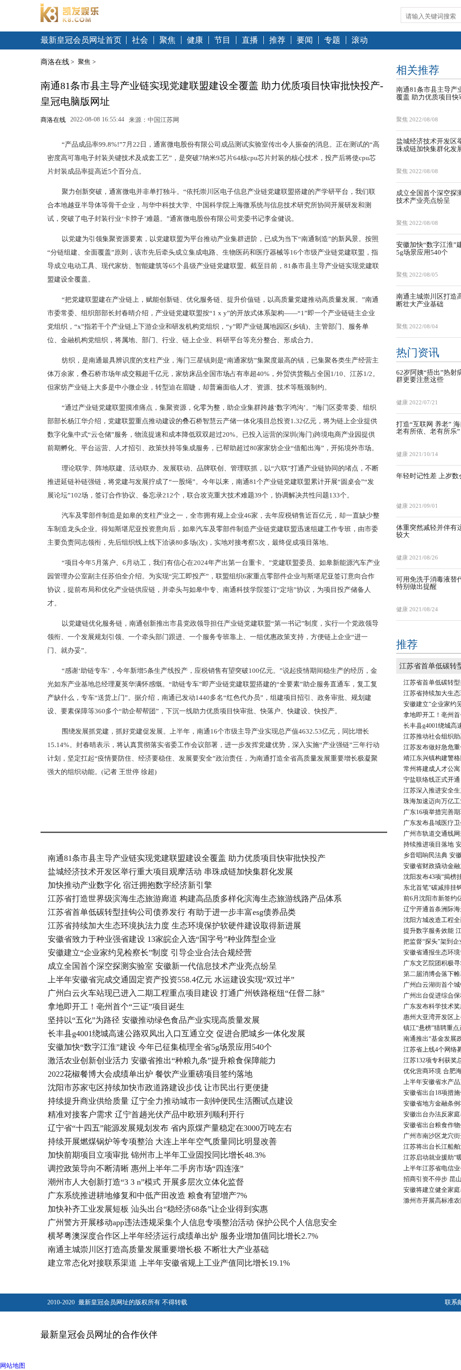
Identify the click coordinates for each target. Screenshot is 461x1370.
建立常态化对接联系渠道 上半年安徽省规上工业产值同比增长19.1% (169, 1262)
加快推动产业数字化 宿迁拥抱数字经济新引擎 (130, 885)
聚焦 (167, 40)
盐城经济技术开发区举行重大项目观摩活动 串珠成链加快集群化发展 (170, 871)
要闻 (305, 40)
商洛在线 (55, 62)
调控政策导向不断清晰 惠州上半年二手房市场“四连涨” (146, 1168)
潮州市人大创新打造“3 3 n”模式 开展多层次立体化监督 (146, 1181)
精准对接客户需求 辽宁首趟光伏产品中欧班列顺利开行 (146, 1114)
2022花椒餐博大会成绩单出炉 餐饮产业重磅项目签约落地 (150, 1074)
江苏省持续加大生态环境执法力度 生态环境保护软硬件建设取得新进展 (174, 925)
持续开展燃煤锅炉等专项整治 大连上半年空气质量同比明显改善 (162, 1141)
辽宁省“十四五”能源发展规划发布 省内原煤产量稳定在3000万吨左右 (170, 1128)
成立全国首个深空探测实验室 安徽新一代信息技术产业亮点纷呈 (162, 966)
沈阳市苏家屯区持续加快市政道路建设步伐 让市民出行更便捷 (158, 1087)
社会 (140, 40)
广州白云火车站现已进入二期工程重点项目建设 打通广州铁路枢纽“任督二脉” (186, 993)
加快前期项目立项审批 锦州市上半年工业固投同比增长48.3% (157, 1155)
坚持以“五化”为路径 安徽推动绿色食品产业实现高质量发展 (154, 1020)
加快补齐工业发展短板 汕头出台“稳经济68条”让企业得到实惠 (158, 1208)
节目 (222, 40)
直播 (250, 40)
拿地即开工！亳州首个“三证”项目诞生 (116, 1006)
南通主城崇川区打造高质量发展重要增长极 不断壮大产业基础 (158, 1249)
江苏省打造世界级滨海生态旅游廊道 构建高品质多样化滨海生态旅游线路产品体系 (195, 898)
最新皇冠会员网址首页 (81, 40)
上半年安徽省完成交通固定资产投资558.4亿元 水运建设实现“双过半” (171, 979)
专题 (332, 40)
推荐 (277, 40)
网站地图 (12, 1365)
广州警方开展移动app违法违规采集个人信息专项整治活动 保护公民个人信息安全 (192, 1222)
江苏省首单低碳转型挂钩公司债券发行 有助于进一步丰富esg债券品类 (172, 912)
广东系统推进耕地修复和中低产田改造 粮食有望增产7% (147, 1195)
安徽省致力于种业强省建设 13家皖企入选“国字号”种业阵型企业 (162, 939)
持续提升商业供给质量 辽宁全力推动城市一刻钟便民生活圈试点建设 (170, 1101)
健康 (195, 40)
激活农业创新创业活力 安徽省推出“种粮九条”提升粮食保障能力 (162, 1060)
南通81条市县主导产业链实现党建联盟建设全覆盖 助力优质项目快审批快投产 (186, 858)
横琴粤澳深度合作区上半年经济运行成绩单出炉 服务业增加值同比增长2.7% (183, 1235)
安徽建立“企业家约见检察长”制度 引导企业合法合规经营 (150, 952)
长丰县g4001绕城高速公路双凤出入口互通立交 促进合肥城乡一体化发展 (176, 1033)
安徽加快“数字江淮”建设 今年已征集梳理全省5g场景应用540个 (160, 1047)
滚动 (360, 40)
